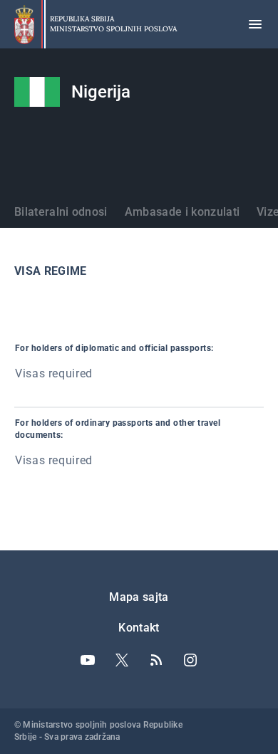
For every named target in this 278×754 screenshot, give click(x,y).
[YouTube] (87, 660)
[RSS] (156, 660)
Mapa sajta (138, 597)
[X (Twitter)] (121, 660)
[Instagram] (190, 660)
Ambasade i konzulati (182, 212)
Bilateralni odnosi (61, 212)
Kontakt (138, 627)
